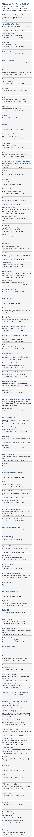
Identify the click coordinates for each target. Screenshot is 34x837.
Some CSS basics (7, 182)
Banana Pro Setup (8, 61)
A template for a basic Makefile (11, 484)
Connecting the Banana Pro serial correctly (14, 63)
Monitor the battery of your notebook (13, 530)
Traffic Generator (8, 738)
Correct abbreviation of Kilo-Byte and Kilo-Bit (17, 161)
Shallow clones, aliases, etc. (10, 237)
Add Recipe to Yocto (8, 33)
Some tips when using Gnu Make (12, 246)
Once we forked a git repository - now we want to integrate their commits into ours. (16, 704)
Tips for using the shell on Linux (11, 685)
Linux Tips (5, 436)
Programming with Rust (10, 592)
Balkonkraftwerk (7, 51)
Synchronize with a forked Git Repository (15, 702)
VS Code (5, 775)
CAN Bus (5, 116)
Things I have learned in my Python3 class (14, 603)
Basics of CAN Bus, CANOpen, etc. (12, 118)
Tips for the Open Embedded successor (13, 832)
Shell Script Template (9, 674)
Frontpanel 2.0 (7, 225)
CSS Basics (5, 180)
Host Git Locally (7, 299)
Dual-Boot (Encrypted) (9, 207)
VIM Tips (5, 756)
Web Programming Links (10, 784)
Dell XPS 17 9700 (7, 189)
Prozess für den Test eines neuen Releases (14, 658)
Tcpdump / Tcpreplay (9, 711)
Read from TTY (7, 637)
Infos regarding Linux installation (12, 191)
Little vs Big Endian (8, 454)
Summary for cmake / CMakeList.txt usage (14, 154)
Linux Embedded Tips (9, 418)
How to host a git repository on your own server (16, 301)
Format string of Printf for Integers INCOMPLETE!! (16, 576)
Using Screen (6, 667)
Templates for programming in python (13, 621)
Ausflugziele (6, 42)
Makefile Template (8, 482)
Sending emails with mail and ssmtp (13, 823)
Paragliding (6, 555)
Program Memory (8, 582)
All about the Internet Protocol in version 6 (14, 347)
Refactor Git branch (8, 647)
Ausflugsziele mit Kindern (9, 44)
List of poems (6, 566)
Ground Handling (8, 280)
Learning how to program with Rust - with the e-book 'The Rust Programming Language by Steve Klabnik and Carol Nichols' (16, 403)
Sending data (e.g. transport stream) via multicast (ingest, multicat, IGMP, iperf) (16, 750)
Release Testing (7, 656)
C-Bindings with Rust (9, 134)
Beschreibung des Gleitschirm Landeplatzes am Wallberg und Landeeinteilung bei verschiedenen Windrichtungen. (16, 385)
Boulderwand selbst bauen (11, 79)
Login (3, 12)
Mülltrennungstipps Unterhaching (13, 518)
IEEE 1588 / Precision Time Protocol (13, 326)
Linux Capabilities (8, 409)
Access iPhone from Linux (10, 24)
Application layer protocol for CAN (12, 127)
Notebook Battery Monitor (11, 528)
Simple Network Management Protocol (15, 692)
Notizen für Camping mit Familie (11, 109)
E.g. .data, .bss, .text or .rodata (11, 585)
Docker (4, 198)
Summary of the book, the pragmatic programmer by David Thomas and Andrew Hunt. (17, 732)
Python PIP (6, 610)
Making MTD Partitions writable (12, 491)
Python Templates (8, 619)
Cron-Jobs (5, 170)
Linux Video (6, 445)
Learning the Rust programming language (14, 594)
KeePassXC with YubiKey (10, 363)
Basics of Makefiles (7, 466)
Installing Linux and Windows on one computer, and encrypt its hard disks (16, 210)
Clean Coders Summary (9, 145)
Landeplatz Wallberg (9, 381)
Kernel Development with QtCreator (14, 372)
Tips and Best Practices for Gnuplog (12, 264)
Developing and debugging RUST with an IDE (15, 319)
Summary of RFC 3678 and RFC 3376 (12, 339)
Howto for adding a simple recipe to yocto (14, 35)
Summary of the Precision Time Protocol (14, 328)
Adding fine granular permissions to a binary (15, 411)
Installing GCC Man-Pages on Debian (14, 15)
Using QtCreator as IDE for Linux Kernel (13, 374)
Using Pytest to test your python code (13, 722)
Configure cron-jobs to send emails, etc (13, 173)
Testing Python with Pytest (11, 720)
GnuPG (4, 253)
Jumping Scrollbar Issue (10, 354)
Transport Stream (8, 747)
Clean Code (6, 143)
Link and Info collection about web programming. (16, 786)
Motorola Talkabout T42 (10, 500)
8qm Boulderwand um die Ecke (11, 81)
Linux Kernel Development (11, 427)
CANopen (5, 125)
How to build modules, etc (10, 429)
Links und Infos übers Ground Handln (13, 283)
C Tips (4, 97)
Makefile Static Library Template (12, 473)
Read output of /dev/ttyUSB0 (10, 640)
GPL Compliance (7, 271)
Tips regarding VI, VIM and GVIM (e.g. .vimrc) (15, 759)
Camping (5, 106)
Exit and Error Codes (9, 216)
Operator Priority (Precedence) (12, 546)
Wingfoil (5, 802)
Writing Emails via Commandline (13, 821)
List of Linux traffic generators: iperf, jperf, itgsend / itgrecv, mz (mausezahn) (14, 741)
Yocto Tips (5, 830)
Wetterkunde (6, 793)
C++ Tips (5, 88)
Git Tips (4, 235)
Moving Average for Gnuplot (11, 509)
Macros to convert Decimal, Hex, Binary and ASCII (16, 72)
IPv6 (3, 344)
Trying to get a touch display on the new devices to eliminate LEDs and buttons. (16, 228)
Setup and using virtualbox (10, 768)
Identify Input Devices (9, 308)
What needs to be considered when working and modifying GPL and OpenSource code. (16, 274)
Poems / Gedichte (8, 564)
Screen (4, 665)
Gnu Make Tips (7, 244)
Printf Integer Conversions (11, 573)
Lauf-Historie (6, 390)
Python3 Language (8, 601)
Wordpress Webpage (9, 811)
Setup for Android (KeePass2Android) (13, 365)
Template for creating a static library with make (16, 475)
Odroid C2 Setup (7, 537)
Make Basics (6, 463)
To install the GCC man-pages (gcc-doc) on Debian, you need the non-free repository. (14, 18)
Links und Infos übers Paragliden (12, 557)
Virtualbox (5, 766)
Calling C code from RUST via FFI (11, 136)
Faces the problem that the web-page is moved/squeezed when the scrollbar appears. (15, 357)
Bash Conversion (7, 70)
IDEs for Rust (6, 317)
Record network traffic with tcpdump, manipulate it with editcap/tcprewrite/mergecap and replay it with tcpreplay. (16, 714)
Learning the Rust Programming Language (16, 399)
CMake (4, 152)
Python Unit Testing (8, 628)
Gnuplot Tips (6, 262)
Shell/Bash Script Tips (9, 683)
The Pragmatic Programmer (11, 729)
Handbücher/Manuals (9, 289)
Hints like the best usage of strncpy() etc (14, 99)
